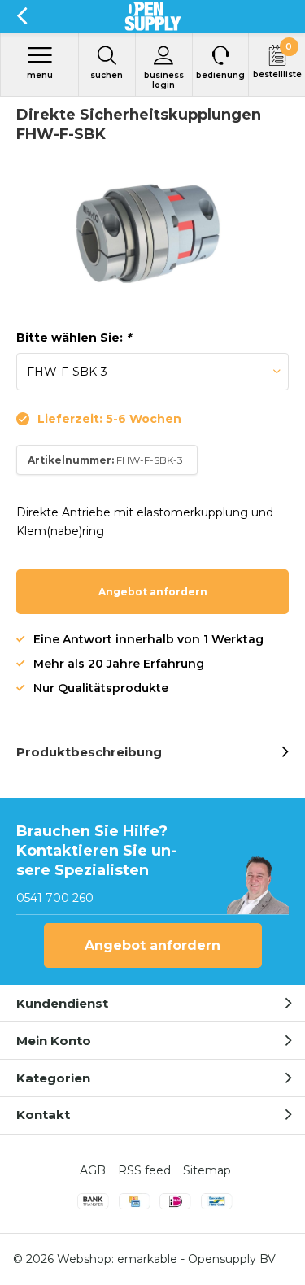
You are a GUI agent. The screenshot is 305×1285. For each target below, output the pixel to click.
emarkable (147, 1259)
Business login (164, 80)
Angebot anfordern (152, 592)
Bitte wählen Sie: (73, 337)
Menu (40, 75)
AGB (93, 1170)
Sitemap (207, 1170)
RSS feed (144, 1170)
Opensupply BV (232, 1259)
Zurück (21, 16)
